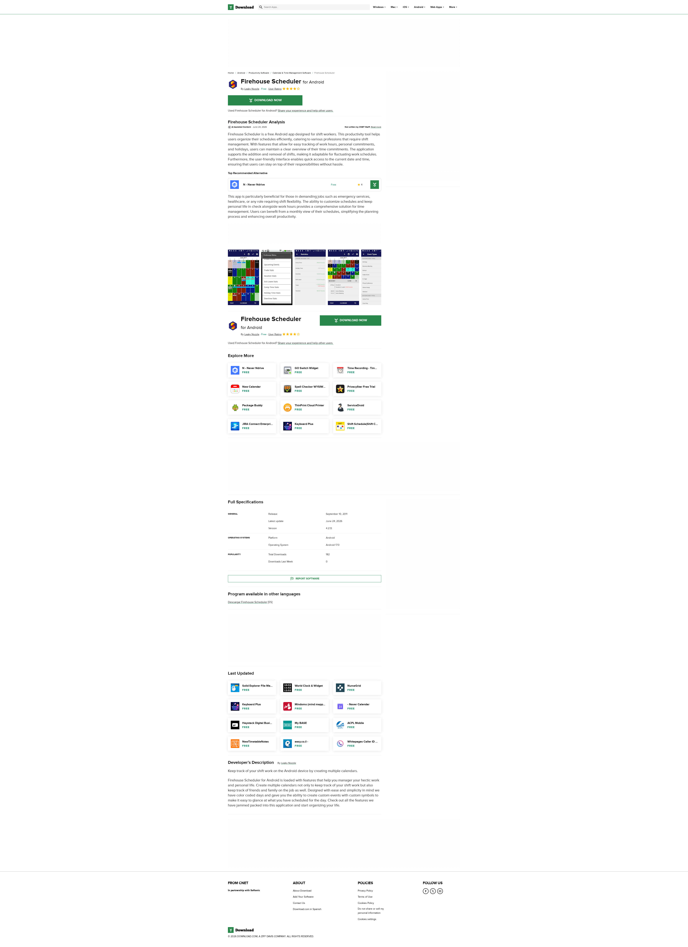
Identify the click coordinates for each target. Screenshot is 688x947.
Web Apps (436, 7)
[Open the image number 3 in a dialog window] (343, 277)
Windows (378, 7)
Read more (376, 127)
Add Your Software (303, 896)
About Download (302, 890)
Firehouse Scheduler (282, 81)
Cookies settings (367, 919)
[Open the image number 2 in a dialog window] (310, 277)
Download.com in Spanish (307, 909)
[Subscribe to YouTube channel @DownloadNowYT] (440, 891)
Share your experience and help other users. (305, 110)
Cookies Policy (366, 902)
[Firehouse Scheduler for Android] (233, 84)
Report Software (307, 578)
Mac (393, 7)
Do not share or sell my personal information (371, 910)
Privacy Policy (365, 890)
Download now (268, 100)
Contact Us (299, 902)
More (452, 7)
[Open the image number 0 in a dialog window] (243, 277)
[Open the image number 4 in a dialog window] (376, 277)
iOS (405, 7)
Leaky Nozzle (288, 763)
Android (418, 7)
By (250, 88)
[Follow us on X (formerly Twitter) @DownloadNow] (433, 891)
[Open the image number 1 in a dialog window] (276, 277)
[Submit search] (261, 7)
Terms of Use (365, 896)
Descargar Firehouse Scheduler (247, 602)
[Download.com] (241, 7)
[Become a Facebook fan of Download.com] (426, 891)
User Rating (274, 88)
